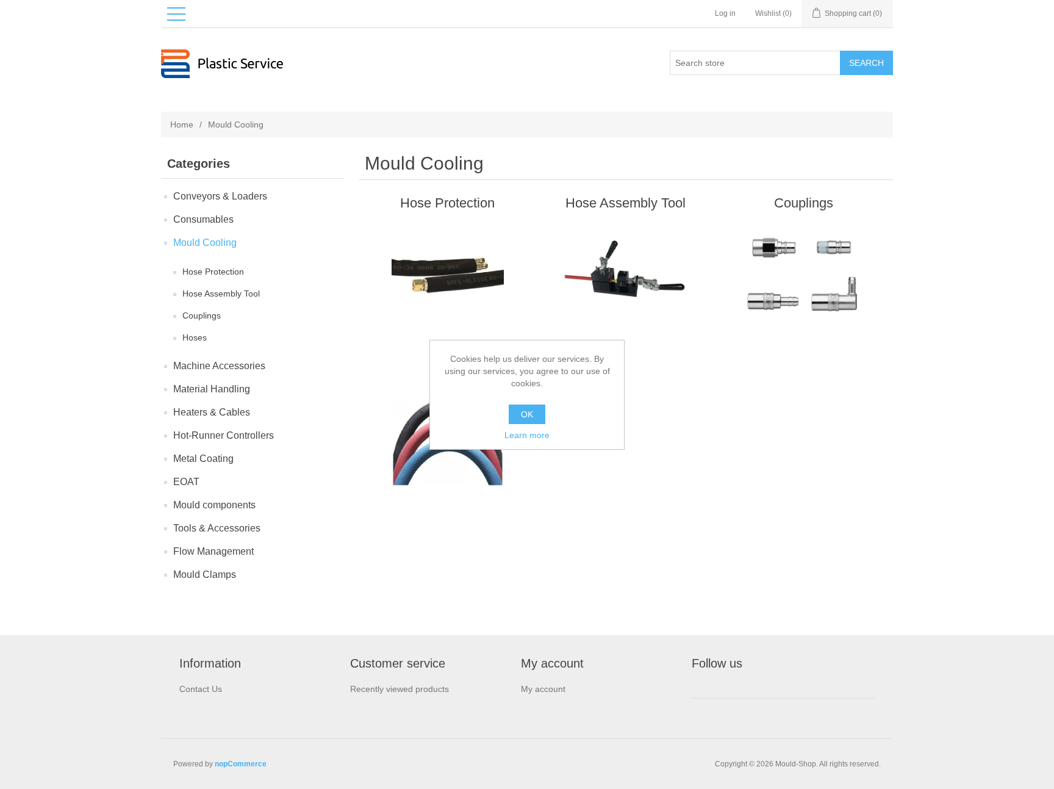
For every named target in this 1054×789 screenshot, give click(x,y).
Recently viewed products (399, 689)
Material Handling (211, 389)
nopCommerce (241, 764)
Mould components (214, 505)
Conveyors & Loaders (220, 196)
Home (181, 124)
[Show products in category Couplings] (803, 276)
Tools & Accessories (216, 528)
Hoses (194, 337)
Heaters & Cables (211, 412)
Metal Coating (203, 458)
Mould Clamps (204, 574)
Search (866, 63)
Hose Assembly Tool (221, 293)
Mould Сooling (205, 242)
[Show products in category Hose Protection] (447, 276)
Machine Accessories (219, 366)
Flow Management (213, 551)
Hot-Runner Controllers (223, 435)
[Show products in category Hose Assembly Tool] (625, 276)
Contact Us (200, 689)
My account (543, 689)
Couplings (201, 315)
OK (527, 414)
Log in (725, 13)
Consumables (203, 219)
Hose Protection (213, 271)
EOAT (186, 482)
